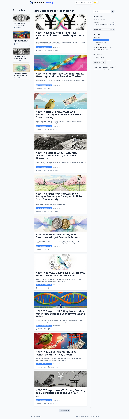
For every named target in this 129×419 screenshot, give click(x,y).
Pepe (110, 47)
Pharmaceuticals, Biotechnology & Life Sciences (104, 67)
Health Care (108, 60)
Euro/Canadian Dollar (103, 49)
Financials (104, 62)
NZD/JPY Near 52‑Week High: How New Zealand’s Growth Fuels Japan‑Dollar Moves (60, 35)
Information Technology (99, 60)
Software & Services (98, 69)
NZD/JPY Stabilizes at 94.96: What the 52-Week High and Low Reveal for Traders (60, 75)
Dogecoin (111, 44)
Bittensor (105, 47)
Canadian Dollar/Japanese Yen (100, 44)
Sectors (83, 2)
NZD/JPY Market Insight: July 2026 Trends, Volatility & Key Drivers (56, 353)
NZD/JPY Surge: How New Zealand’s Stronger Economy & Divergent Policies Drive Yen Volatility (59, 196)
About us (89, 2)
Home (77, 2)
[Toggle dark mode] (96, 2)
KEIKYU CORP (97, 37)
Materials (96, 57)
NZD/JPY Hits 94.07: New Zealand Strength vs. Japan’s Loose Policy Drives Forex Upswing (59, 114)
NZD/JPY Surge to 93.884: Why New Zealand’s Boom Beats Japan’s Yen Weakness (56, 155)
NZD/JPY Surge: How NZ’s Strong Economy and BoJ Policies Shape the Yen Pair (61, 391)
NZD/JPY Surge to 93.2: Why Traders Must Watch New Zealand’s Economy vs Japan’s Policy (60, 313)
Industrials (102, 57)
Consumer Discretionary (99, 65)
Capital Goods (97, 62)
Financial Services (108, 69)
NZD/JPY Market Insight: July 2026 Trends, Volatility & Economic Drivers (58, 236)
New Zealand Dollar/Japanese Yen (43, 47)
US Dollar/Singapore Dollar (100, 42)
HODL (95, 49)
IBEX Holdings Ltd (98, 47)
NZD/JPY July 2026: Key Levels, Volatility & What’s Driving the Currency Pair (60, 274)
